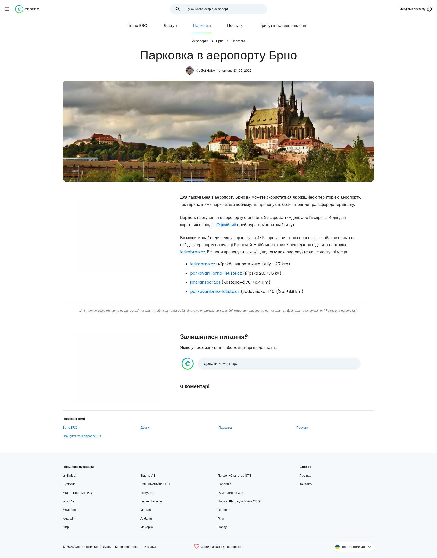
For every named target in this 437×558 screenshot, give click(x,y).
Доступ (170, 25)
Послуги (235, 25)
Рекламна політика (340, 310)
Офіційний (226, 225)
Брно (220, 41)
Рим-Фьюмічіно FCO (155, 484)
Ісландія (69, 518)
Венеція (223, 510)
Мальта (145, 510)
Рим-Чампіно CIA (230, 492)
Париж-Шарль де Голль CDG (239, 501)
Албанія (146, 518)
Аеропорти (200, 41)
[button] (7, 9)
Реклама (150, 547)
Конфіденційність (127, 547)
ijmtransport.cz (205, 282)
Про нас (305, 475)
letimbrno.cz (192, 252)
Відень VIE (147, 475)
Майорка (146, 527)
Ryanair (69, 484)
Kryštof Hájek (205, 70)
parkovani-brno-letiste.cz (216, 273)
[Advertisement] (117, 235)
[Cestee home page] (27, 9)
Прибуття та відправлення (284, 25)
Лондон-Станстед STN (234, 475)
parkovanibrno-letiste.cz (215, 291)
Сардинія (224, 484)
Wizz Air (68, 501)
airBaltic (69, 475)
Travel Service (151, 501)
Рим (221, 518)
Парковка (202, 25)
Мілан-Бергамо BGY (77, 492)
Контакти (306, 484)
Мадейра (69, 510)
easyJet (146, 492)
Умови (107, 547)
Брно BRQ (137, 25)
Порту (222, 527)
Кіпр (66, 527)
